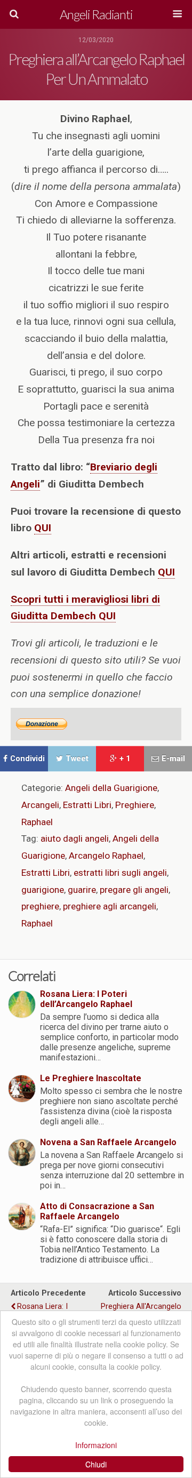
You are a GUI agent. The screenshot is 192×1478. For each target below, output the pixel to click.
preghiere (40, 906)
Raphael (37, 822)
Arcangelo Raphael (106, 855)
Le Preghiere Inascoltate (90, 1078)
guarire (82, 889)
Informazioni (96, 1445)
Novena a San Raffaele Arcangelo (108, 1142)
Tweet (77, 758)
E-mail (173, 758)
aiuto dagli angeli (75, 838)
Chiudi (96, 1464)
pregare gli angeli (134, 889)
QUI (166, 572)
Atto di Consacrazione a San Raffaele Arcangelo (97, 1211)
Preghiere (134, 805)
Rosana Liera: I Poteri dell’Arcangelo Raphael (86, 999)
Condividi (27, 758)
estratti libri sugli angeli (120, 872)
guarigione (42, 889)
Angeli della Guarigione (111, 787)
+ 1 (124, 758)
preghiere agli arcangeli (109, 906)
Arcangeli (40, 805)
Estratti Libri (87, 805)
